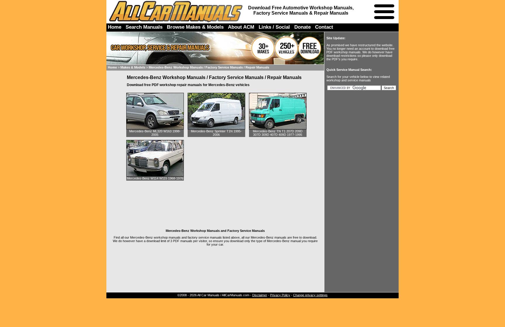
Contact (324, 27)
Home (114, 27)
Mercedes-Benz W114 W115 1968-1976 (155, 178)
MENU (384, 11)
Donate (302, 27)
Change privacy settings (310, 295)
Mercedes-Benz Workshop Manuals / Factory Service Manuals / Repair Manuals (209, 67)
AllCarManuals (176, 11)
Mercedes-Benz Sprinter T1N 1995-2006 (216, 132)
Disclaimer (259, 295)
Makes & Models (132, 67)
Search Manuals (144, 27)
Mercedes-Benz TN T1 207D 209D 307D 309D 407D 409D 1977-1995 (277, 132)
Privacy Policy (280, 295)
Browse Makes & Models (195, 27)
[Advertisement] (215, 200)
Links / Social (274, 27)
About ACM (241, 27)
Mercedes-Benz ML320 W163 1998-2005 (155, 132)
